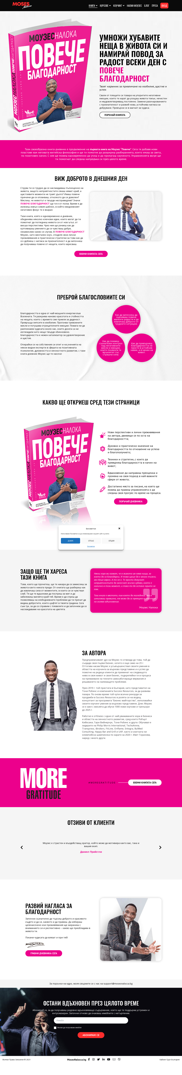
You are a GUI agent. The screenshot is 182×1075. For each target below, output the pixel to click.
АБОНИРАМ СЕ (91, 1035)
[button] (119, 528)
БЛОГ (146, 5)
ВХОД (164, 5)
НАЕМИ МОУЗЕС (134, 5)
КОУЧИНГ (117, 5)
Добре (70, 541)
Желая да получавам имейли (69, 1027)
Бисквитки (91, 546)
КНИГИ (92, 5)
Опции (111, 541)
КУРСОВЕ (104, 5)
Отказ (91, 541)
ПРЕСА (155, 5)
